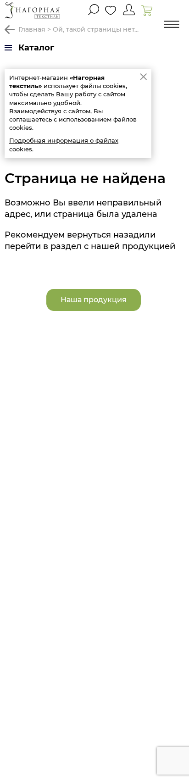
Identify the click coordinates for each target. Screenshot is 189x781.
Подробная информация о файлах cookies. (63, 144)
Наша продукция (94, 299)
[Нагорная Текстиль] (32, 10)
